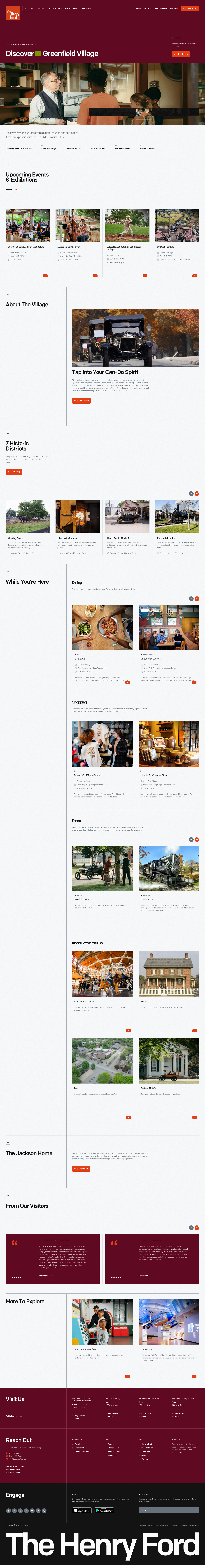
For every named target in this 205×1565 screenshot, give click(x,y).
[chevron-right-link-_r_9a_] (194, 1117)
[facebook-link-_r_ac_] (8, 1510)
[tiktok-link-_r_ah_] (38, 1510)
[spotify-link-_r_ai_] (44, 1510)
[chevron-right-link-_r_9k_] (127, 1376)
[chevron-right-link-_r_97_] (194, 1030)
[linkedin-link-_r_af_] (26, 1510)
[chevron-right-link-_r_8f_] (45, 275)
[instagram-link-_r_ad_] (14, 1510)
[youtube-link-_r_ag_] (32, 1510)
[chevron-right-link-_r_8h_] (95, 275)
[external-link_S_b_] (33, 1456)
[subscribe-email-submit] (196, 1510)
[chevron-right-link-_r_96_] (128, 1030)
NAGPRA (143, 1525)
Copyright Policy (163, 1525)
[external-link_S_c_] (33, 1459)
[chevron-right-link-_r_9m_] (194, 1376)
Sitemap (184, 1525)
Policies (151, 1525)
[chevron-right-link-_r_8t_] (127, 682)
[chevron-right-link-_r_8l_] (194, 275)
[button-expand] (45, 212)
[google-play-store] (104, 1510)
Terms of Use (194, 1525)
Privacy (175, 1525)
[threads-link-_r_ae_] (20, 1510)
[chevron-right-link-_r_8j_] (145, 275)
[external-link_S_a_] (33, 1453)
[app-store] (82, 1510)
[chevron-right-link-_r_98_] (128, 1117)
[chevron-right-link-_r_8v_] (194, 682)
